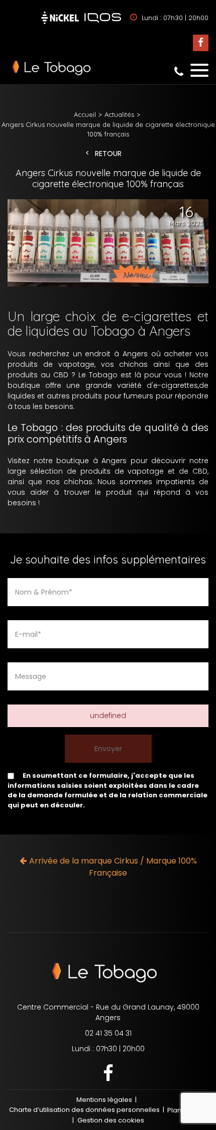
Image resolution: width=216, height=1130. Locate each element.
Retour (108, 154)
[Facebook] (200, 43)
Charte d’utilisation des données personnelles (84, 1109)
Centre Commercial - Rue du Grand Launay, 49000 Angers (108, 1012)
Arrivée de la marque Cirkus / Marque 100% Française (113, 867)
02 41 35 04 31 (178, 71)
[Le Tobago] (108, 67)
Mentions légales (104, 1099)
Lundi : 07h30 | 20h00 (108, 1049)
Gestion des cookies (110, 1120)
